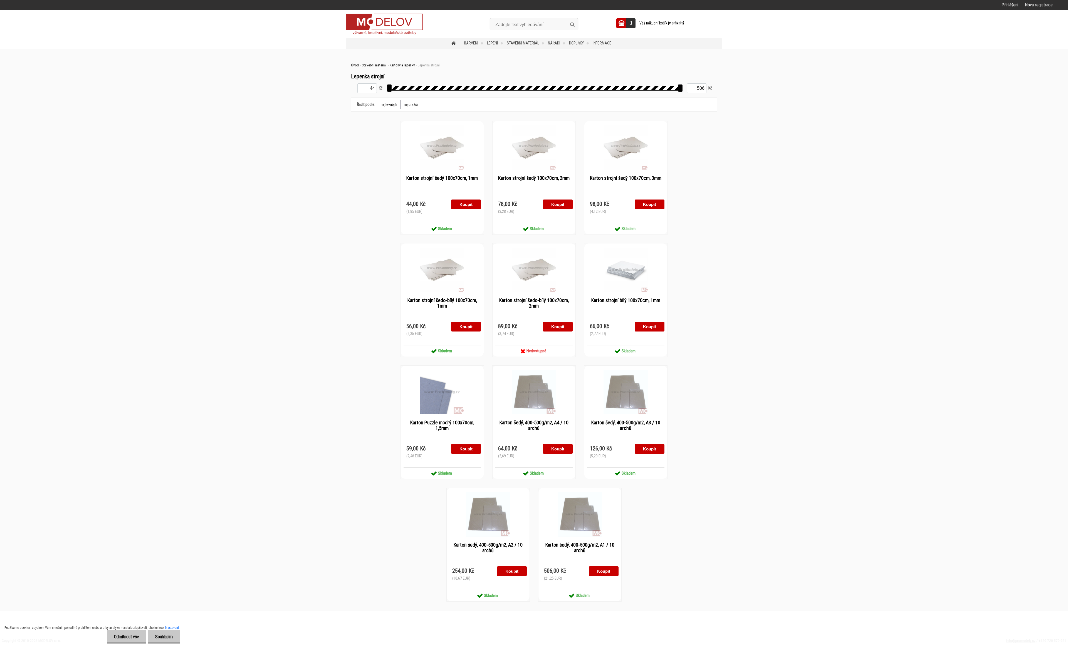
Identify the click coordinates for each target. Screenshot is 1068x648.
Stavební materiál (523, 43)
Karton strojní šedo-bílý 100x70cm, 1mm (442, 303)
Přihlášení (1010, 5)
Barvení (471, 43)
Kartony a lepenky (402, 65)
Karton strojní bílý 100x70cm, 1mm (625, 300)
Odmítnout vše (126, 636)
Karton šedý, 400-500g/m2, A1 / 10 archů (579, 547)
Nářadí (554, 43)
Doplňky (576, 43)
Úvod (355, 65)
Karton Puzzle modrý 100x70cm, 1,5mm (442, 425)
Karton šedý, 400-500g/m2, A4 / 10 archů (534, 425)
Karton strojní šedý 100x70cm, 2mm (534, 178)
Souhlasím (164, 636)
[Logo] (384, 24)
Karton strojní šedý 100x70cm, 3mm (625, 178)
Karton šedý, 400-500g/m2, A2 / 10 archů (488, 547)
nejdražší (411, 104)
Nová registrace (1039, 5)
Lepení (492, 43)
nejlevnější (389, 104)
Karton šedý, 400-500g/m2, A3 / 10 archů (625, 425)
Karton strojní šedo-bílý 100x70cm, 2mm (534, 303)
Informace (602, 43)
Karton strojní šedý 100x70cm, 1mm (442, 178)
